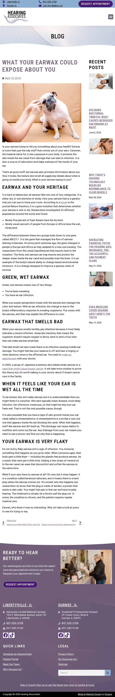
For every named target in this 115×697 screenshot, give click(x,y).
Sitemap (63, 664)
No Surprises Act (67, 659)
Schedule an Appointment (17, 654)
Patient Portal (10, 659)
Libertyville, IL (17, 605)
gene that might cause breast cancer (22, 368)
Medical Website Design (89, 694)
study (64, 202)
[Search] (108, 673)
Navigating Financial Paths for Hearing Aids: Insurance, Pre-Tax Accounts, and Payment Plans (100, 250)
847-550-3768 (50, 1)
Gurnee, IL (67, 605)
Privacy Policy (66, 654)
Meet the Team (11, 664)
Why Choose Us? (12, 669)
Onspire (108, 694)
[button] (110, 16)
